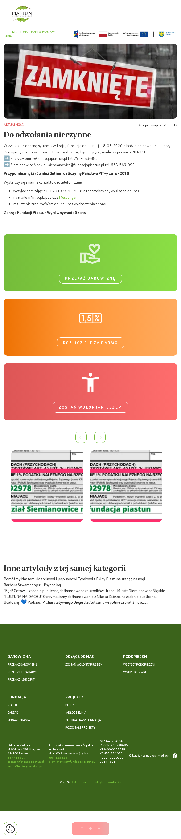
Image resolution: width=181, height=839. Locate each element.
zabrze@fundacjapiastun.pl (26, 761)
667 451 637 (16, 757)
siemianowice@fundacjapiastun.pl (72, 761)
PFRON (70, 705)
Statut (12, 705)
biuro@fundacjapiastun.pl (25, 766)
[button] (165, 14)
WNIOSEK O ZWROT (136, 672)
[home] (22, 14)
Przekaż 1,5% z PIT (21, 679)
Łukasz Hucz (80, 782)
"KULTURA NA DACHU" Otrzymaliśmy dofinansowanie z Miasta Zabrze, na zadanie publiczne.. (80, 596)
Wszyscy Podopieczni (139, 664)
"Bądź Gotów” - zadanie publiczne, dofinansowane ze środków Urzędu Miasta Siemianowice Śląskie (84, 590)
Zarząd (13, 712)
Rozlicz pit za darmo (90, 343)
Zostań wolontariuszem (90, 407)
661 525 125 (58, 757)
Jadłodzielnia (75, 712)
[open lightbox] (47, 486)
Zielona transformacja (83, 720)
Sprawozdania (19, 720)
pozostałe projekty (80, 727)
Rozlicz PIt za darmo (23, 672)
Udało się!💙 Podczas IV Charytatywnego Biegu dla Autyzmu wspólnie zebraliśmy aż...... (76, 602)
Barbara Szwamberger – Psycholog (32, 585)
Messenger (68, 197)
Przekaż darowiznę (90, 278)
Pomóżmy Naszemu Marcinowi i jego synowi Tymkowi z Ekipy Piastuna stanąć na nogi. (75, 579)
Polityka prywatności (107, 782)
